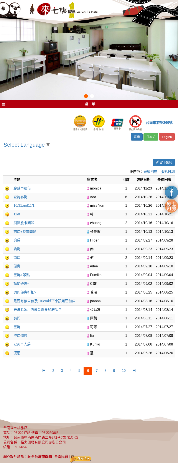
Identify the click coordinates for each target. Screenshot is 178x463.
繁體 (137, 137)
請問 (16, 318)
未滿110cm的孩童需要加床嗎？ (37, 310)
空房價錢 (20, 335)
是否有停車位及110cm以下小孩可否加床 (44, 301)
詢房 (16, 240)
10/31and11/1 (24, 205)
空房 (16, 327)
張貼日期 (168, 172)
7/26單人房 (22, 344)
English (167, 137)
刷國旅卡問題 (23, 223)
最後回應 (150, 172)
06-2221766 (22, 432)
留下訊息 (165, 162)
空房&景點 (21, 275)
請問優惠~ (21, 283)
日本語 (150, 137)
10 (124, 370)
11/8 (16, 214)
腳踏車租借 (22, 188)
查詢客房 (20, 197)
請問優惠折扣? (24, 292)
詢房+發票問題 (24, 231)
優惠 (16, 266)
